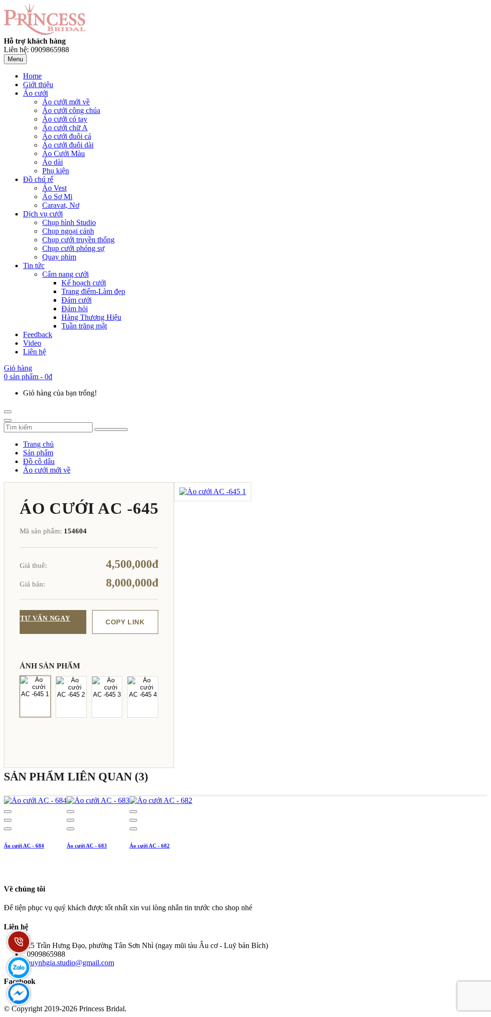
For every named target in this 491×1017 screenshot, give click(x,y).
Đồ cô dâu (39, 461)
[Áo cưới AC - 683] (98, 800)
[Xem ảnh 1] (35, 696)
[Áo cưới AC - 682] (160, 800)
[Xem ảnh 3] (107, 696)
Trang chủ (38, 444)
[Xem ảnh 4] (142, 696)
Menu (15, 59)
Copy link (124, 622)
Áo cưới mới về (46, 470)
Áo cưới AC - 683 (87, 845)
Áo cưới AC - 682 (149, 845)
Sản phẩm (38, 453)
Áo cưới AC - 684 (24, 845)
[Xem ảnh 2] (71, 696)
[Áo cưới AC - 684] (35, 800)
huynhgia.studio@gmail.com (70, 963)
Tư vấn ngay (45, 618)
